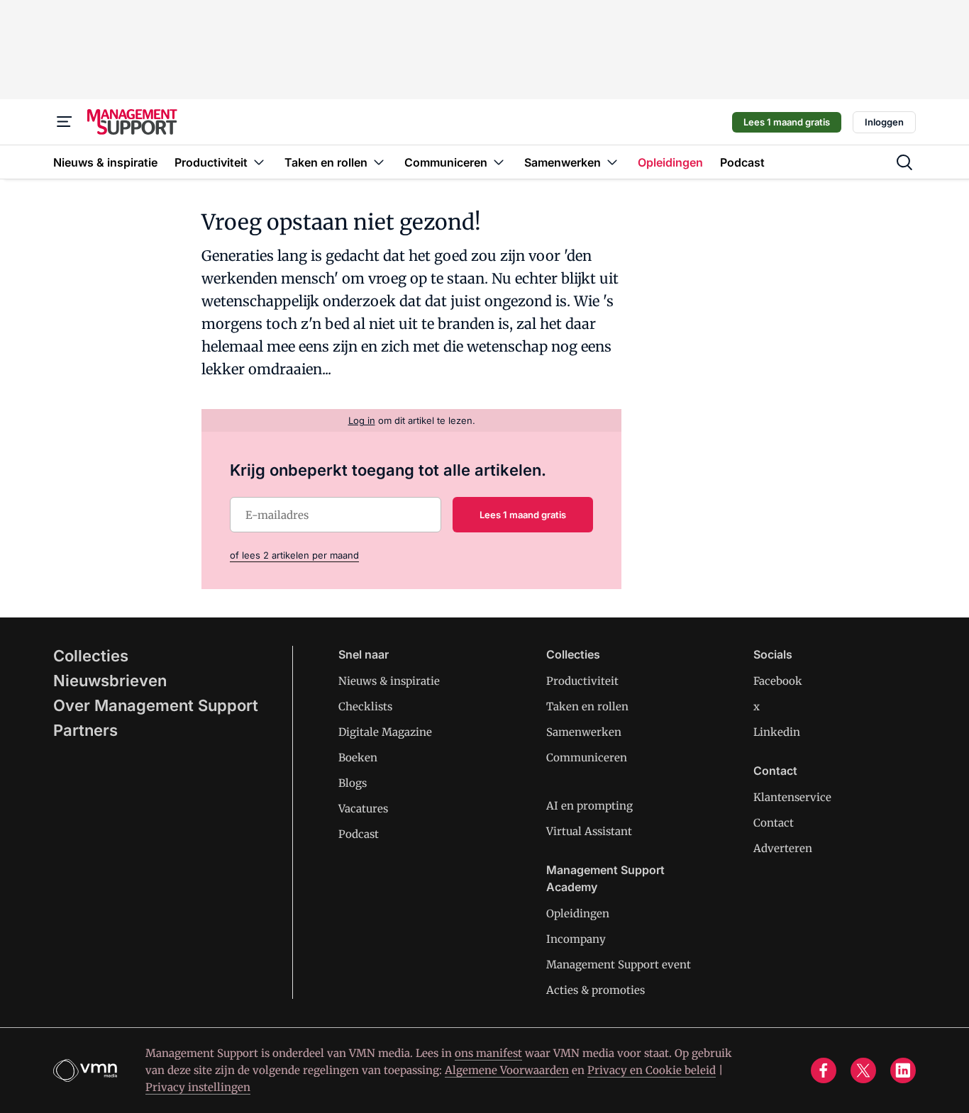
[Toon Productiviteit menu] (258, 162)
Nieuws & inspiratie (389, 681)
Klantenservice (792, 797)
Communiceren (586, 757)
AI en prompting (589, 805)
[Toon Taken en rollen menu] (378, 162)
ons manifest (488, 1053)
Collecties (90, 656)
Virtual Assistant (589, 831)
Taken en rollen (587, 706)
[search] (904, 162)
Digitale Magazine (385, 732)
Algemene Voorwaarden (507, 1070)
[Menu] (64, 122)
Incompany (576, 939)
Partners (85, 730)
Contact (773, 822)
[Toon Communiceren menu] (498, 162)
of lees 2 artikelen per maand (294, 555)
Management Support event (618, 964)
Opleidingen (577, 913)
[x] (863, 1070)
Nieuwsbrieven (110, 680)
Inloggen (884, 122)
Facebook (777, 681)
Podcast (358, 834)
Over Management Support (155, 705)
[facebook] (823, 1070)
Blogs (352, 783)
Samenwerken (583, 732)
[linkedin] (903, 1070)
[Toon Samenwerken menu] (612, 162)
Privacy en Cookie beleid (651, 1070)
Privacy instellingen (197, 1087)
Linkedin (776, 732)
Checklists (365, 706)
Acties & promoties (595, 990)
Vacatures (363, 808)
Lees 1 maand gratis (786, 122)
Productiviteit (582, 681)
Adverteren (782, 848)
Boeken (357, 757)
